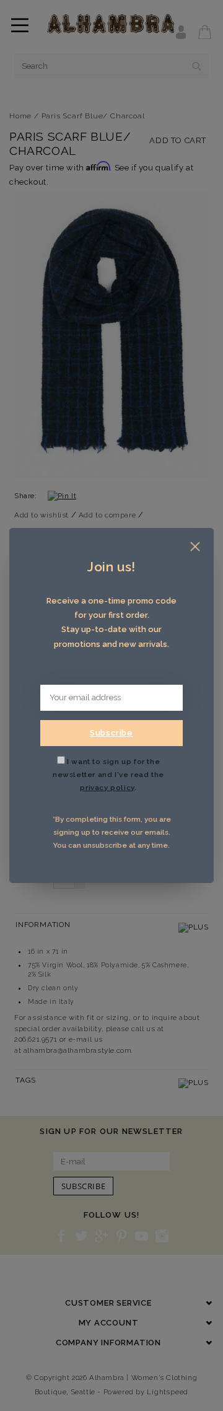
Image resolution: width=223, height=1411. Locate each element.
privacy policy (107, 787)
